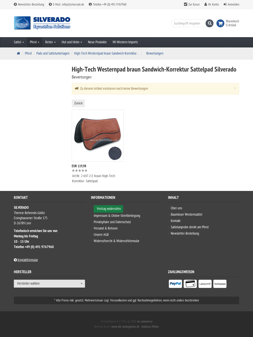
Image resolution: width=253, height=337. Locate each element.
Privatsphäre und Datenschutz (112, 222)
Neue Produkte (97, 42)
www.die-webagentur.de (125, 327)
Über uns (176, 208)
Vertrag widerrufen (109, 209)
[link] (221, 23)
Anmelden (233, 4)
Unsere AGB (101, 235)
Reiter (49, 42)
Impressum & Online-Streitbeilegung (117, 216)
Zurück (78, 103)
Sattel (18, 42)
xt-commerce (144, 321)
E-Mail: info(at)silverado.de (68, 4)
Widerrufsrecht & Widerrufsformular (116, 241)
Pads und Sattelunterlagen (52, 53)
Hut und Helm (71, 42)
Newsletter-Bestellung (30, 4)
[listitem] (175, 285)
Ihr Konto (213, 4)
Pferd (33, 42)
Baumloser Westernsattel (186, 214)
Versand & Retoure (106, 228)
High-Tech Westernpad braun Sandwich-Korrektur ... (106, 53)
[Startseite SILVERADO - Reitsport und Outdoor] (49, 23)
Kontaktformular (27, 260)
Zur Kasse (194, 4)
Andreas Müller (150, 327)
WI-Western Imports (125, 42)
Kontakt (175, 221)
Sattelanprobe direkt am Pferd (190, 227)
